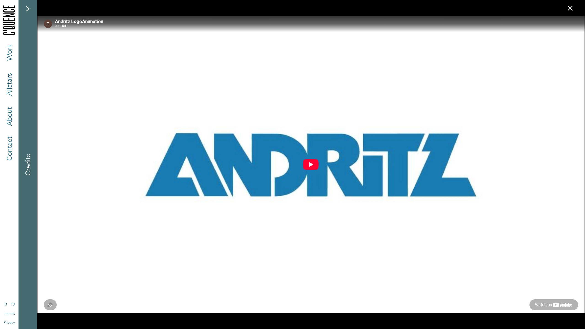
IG (5, 304)
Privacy (9, 322)
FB (13, 304)
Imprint (9, 313)
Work (9, 52)
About (9, 116)
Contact (9, 148)
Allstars (9, 84)
